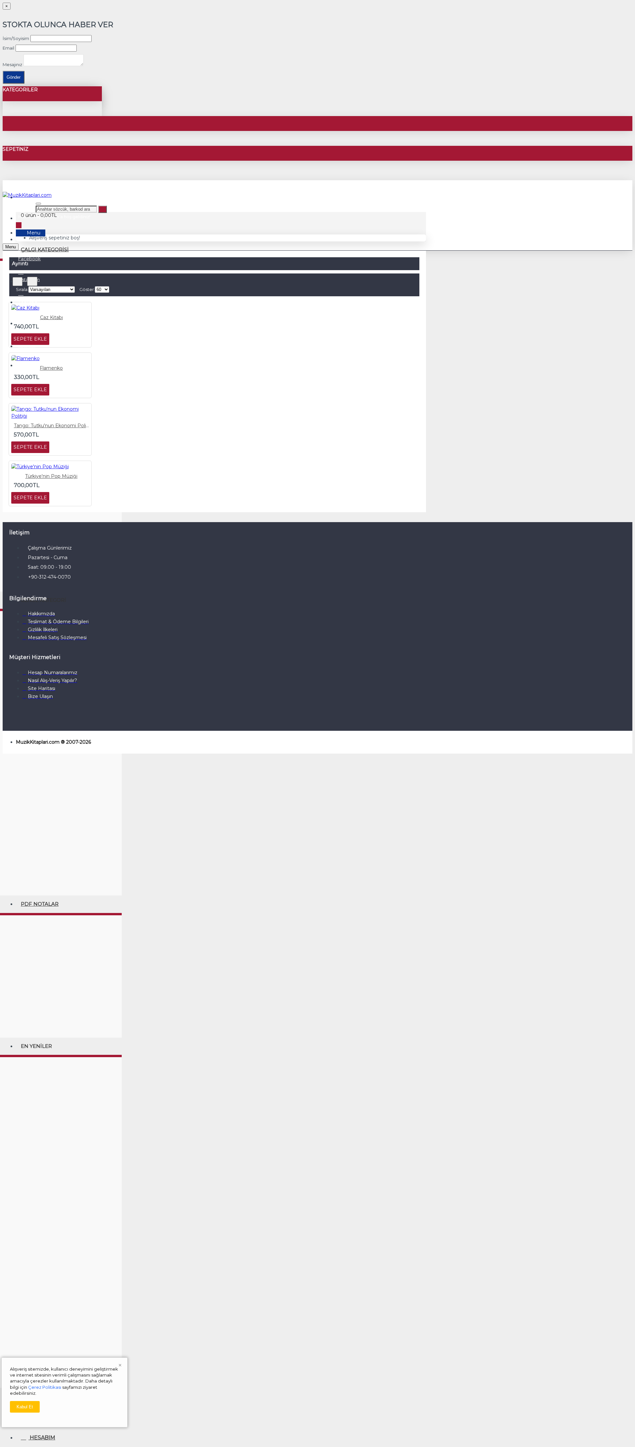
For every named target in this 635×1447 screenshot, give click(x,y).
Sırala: (22, 289)
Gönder (14, 77)
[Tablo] (17, 281)
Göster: (87, 289)
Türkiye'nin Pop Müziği (51, 476)
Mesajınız (12, 64)
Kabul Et (25, 1406)
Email (8, 48)
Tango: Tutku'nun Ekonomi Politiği (51, 426)
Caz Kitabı (51, 317)
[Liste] (32, 281)
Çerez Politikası (44, 1387)
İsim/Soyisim (16, 38)
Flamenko (51, 368)
